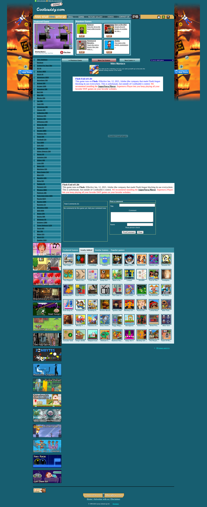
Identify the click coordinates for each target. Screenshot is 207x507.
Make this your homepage (55, 1)
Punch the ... (141, 310)
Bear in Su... (117, 280)
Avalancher (80, 310)
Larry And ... (92, 295)
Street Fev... (154, 325)
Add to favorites (41, 1)
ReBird (104, 265)
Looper (129, 280)
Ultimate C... (104, 340)
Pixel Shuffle (105, 295)
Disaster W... (166, 265)
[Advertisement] (153, 37)
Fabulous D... (93, 325)
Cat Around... (154, 295)
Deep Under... (105, 325)
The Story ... (166, 295)
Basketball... (141, 265)
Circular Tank (68, 340)
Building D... (92, 310)
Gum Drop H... (68, 310)
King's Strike (80, 340)
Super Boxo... (80, 295)
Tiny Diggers (68, 280)
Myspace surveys (163, 348)
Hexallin (142, 280)
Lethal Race (154, 310)
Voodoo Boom (105, 310)
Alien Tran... (166, 310)
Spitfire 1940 (117, 310)
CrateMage (93, 265)
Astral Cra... (141, 325)
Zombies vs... (117, 265)
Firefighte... (166, 280)
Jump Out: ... (105, 280)
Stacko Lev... (154, 265)
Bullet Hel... (141, 295)
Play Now (67, 52)
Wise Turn (166, 325)
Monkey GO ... (68, 295)
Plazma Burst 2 (40, 51)
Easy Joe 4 (129, 340)
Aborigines (129, 325)
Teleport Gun (92, 340)
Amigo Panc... (129, 265)
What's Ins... (80, 280)
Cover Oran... (129, 295)
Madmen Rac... (117, 340)
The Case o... (117, 295)
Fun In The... (154, 280)
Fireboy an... (80, 265)
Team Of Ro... (166, 340)
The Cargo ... (68, 265)
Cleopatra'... (68, 325)
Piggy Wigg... (117, 325)
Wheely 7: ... (80, 325)
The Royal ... (153, 340)
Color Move (92, 280)
